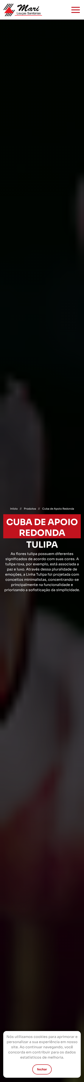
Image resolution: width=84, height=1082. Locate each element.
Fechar (42, 1069)
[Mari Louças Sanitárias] (22, 9)
